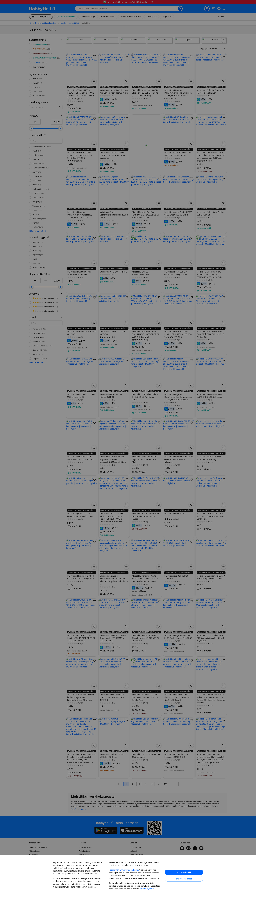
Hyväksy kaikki (184, 872)
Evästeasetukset (184, 878)
